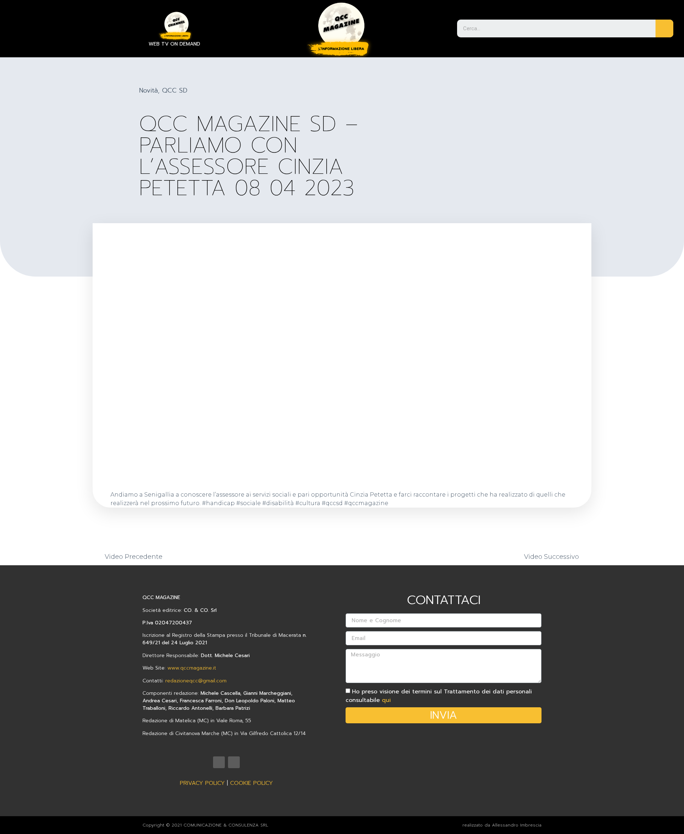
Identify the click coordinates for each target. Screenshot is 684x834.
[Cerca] (664, 28)
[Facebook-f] (234, 762)
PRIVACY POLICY (202, 783)
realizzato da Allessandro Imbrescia (502, 825)
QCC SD (174, 90)
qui (386, 700)
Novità (148, 90)
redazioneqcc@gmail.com (196, 680)
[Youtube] (219, 762)
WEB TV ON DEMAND (174, 44)
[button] (19, 20)
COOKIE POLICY (251, 783)
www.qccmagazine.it (191, 668)
